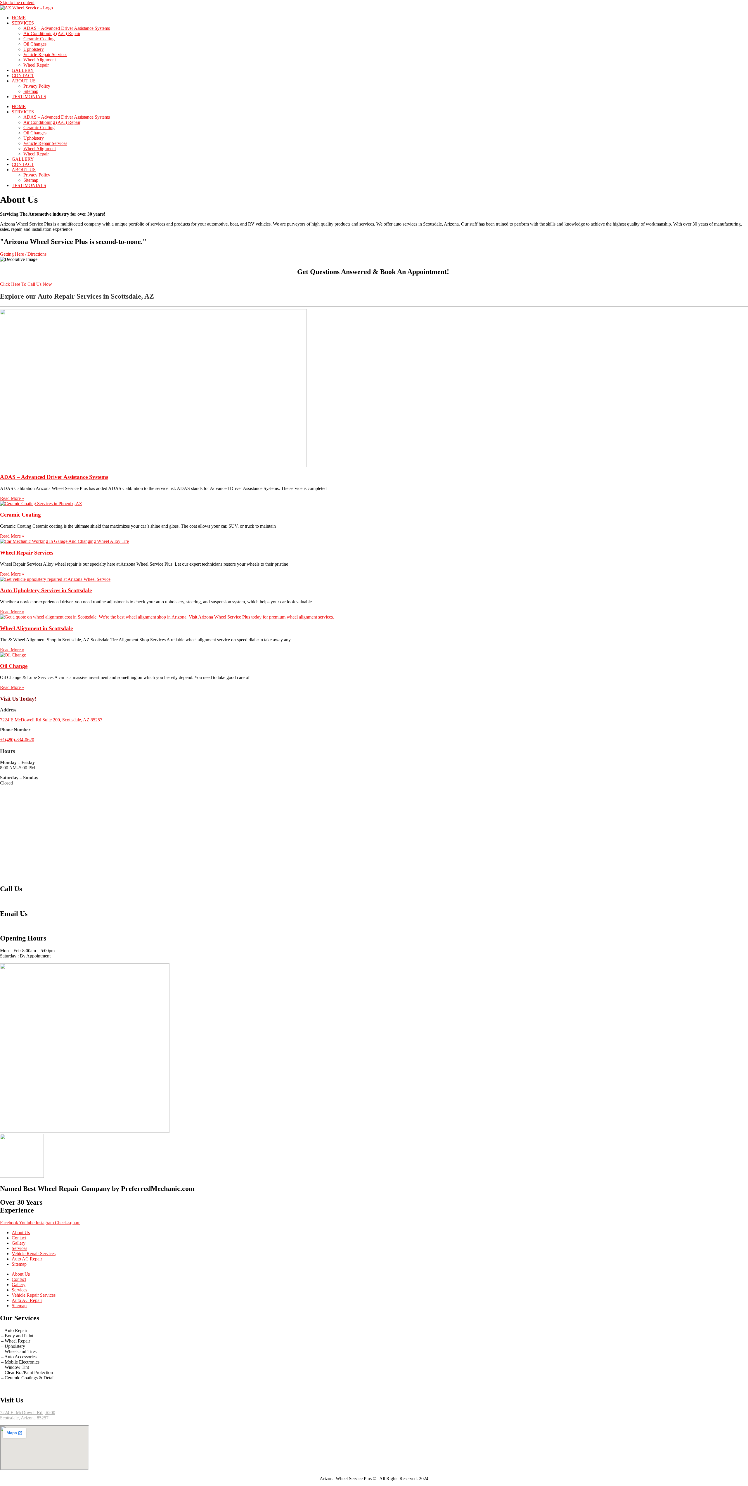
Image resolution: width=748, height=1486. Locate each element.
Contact (19, 1237)
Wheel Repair (36, 65)
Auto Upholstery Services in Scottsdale (46, 590)
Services (19, 1248)
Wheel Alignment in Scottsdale (36, 628)
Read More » (12, 498)
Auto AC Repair (27, 1258)
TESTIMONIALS (29, 96)
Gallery (18, 1243)
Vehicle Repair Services (45, 54)
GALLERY (23, 70)
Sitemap (30, 91)
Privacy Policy (36, 86)
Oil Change (13, 666)
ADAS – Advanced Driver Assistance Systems (66, 28)
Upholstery (33, 49)
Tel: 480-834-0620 (17, 901)
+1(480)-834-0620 (17, 739)
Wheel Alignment (39, 59)
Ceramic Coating (39, 38)
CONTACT (23, 75)
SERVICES (23, 22)
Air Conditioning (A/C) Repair (51, 33)
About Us (21, 1232)
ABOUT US (24, 80)
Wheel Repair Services (26, 553)
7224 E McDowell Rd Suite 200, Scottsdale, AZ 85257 (51, 719)
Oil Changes (34, 43)
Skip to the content (17, 2)
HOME (19, 17)
